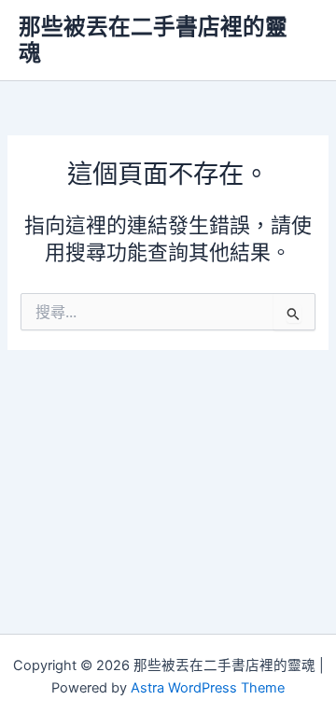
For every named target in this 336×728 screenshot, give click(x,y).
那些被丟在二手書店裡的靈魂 (153, 39)
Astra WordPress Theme (208, 687)
